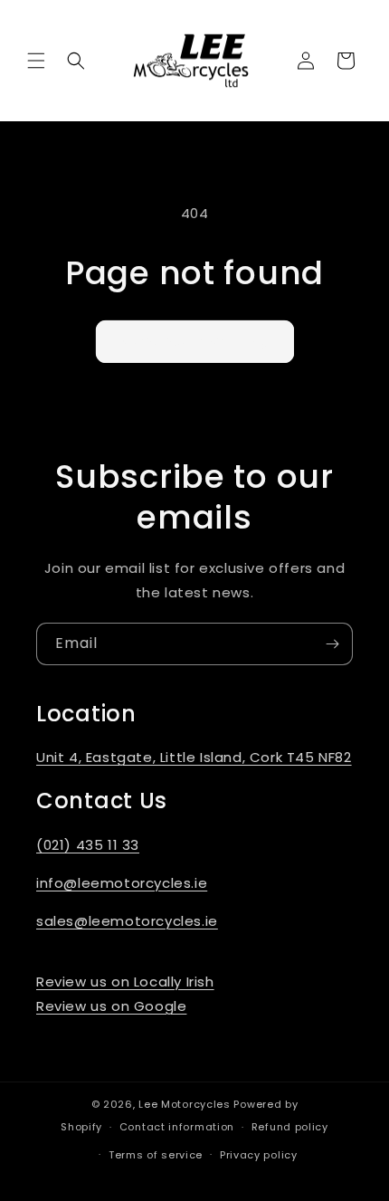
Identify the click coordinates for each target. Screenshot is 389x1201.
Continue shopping (195, 340)
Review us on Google (111, 1005)
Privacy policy (259, 1155)
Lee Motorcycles (184, 1104)
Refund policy (289, 1127)
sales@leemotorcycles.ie (127, 920)
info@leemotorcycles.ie (121, 882)
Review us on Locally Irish (125, 981)
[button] (36, 61)
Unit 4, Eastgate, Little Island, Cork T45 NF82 (194, 757)
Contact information (176, 1127)
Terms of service (156, 1155)
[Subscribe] (332, 644)
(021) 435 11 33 (87, 844)
